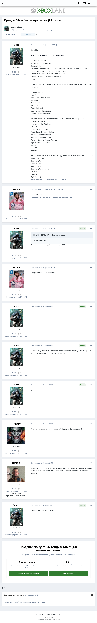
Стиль (39, 615)
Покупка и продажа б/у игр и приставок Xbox (45, 30)
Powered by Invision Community (48, 619)
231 (14, 489)
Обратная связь (54, 615)
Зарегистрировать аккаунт (28, 573)
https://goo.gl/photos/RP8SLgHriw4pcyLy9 (47, 55)
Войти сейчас (68, 573)
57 (14, 451)
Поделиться (12, 34)
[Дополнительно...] (90, 45)
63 (14, 72)
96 (14, 216)
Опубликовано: (43, 45)
